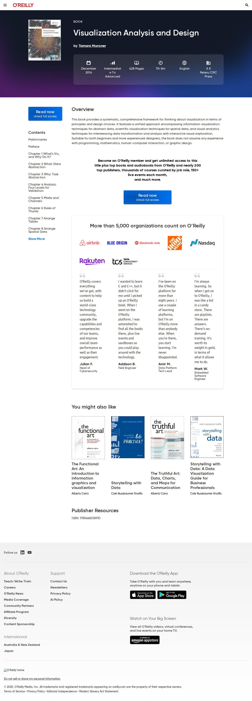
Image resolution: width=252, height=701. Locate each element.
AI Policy (56, 600)
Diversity (10, 618)
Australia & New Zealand (22, 645)
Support (57, 573)
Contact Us (58, 581)
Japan (8, 651)
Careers (10, 587)
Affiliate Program (16, 612)
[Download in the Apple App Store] (143, 598)
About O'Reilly (16, 573)
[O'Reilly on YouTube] (30, 552)
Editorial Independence (62, 691)
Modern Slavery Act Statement (98, 691)
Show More (36, 238)
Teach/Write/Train (17, 581)
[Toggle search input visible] (247, 5)
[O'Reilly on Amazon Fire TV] (145, 643)
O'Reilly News (13, 593)
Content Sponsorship (19, 624)
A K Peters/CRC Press (208, 72)
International (15, 636)
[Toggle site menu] (5, 5)
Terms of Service (14, 691)
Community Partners (19, 606)
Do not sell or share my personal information (32, 679)
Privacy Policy (60, 593)
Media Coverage (16, 600)
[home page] (23, 5)
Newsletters (58, 587)
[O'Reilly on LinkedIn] (22, 552)
